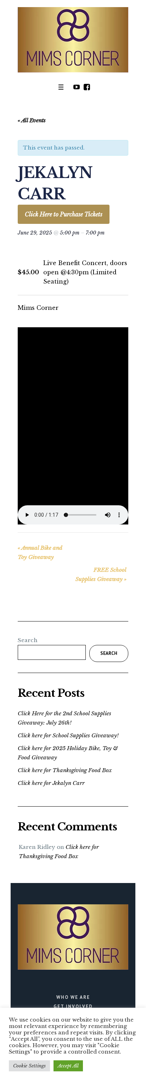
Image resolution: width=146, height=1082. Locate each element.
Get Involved (73, 1006)
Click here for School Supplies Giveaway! (68, 735)
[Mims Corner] (73, 39)
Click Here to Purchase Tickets (63, 214)
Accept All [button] (68, 1066)
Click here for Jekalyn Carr (51, 783)
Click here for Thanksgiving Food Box (65, 770)
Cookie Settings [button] (29, 1066)
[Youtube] (76, 87)
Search (28, 640)
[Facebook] (86, 87)
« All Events (32, 120)
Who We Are (73, 997)
